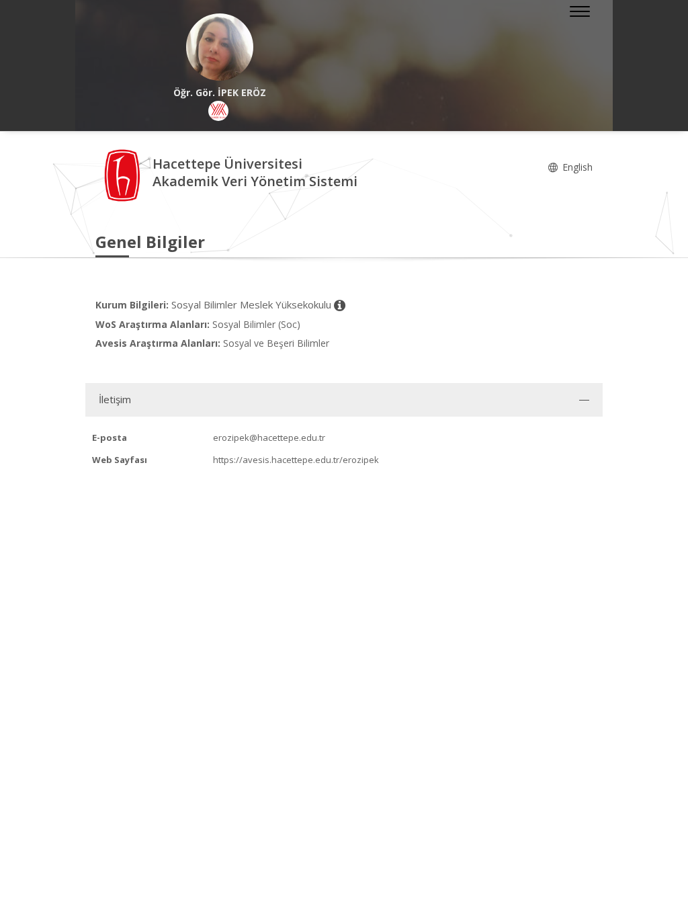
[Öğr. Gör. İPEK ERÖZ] (219, 47)
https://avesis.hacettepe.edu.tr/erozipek (296, 460)
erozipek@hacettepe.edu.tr (269, 437)
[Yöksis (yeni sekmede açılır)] (218, 111)
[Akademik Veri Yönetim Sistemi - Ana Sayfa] (124, 174)
